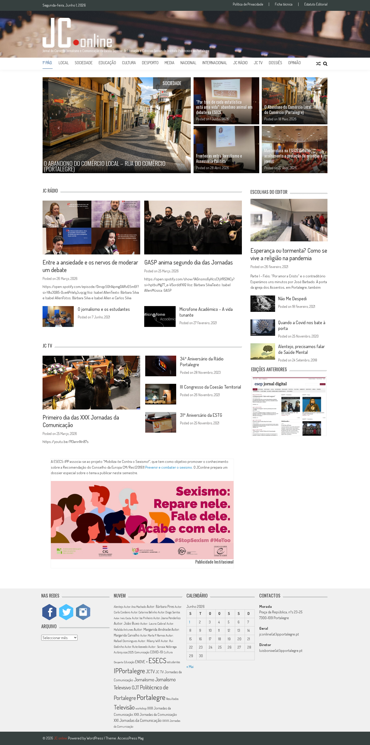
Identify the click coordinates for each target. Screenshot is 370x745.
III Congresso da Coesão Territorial (210, 387)
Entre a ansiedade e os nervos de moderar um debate (90, 266)
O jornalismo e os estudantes (104, 309)
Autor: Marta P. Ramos (152, 635)
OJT (135, 687)
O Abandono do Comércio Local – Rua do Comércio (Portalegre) (293, 109)
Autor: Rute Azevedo (136, 647)
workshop (140, 708)
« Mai (190, 666)
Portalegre (151, 697)
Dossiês (275, 62)
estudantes (173, 662)
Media (169, 62)
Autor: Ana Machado (135, 607)
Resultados (172, 699)
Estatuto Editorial (315, 4)
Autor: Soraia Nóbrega (162, 647)
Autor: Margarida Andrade (152, 629)
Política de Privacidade (248, 4)
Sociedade (84, 62)
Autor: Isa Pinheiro (142, 618)
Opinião (294, 62)
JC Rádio (240, 62)
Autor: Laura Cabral (153, 623)
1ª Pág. (48, 62)
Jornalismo (144, 679)
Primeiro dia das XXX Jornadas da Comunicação (81, 421)
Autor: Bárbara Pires (160, 606)
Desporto (150, 62)
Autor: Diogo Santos (169, 612)
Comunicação (141, 652)
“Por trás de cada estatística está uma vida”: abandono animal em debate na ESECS (224, 107)
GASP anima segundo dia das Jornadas (188, 262)
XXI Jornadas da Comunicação (138, 720)
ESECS (157, 660)
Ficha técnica (283, 4)
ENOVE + (141, 661)
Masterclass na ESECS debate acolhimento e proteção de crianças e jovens (293, 155)
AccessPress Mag (130, 738)
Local (64, 62)
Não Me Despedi (292, 298)
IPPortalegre (129, 670)
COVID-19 (156, 652)
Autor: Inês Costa (122, 618)
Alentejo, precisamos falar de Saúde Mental (301, 349)
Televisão (124, 707)
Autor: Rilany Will (149, 641)
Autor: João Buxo (126, 623)
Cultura (129, 62)
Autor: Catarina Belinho (144, 612)
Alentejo (118, 607)
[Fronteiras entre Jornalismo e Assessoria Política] (226, 149)
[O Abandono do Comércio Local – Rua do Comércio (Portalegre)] (294, 101)
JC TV (258, 62)
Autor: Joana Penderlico (166, 618)
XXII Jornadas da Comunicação (155, 714)
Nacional (188, 62)
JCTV (150, 671)
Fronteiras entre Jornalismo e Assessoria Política (219, 158)
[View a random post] (318, 63)
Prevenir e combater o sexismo (168, 467)
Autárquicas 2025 (124, 652)
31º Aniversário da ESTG (201, 415)
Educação (107, 62)
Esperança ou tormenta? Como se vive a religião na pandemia (288, 254)
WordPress (95, 738)
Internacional (214, 62)
